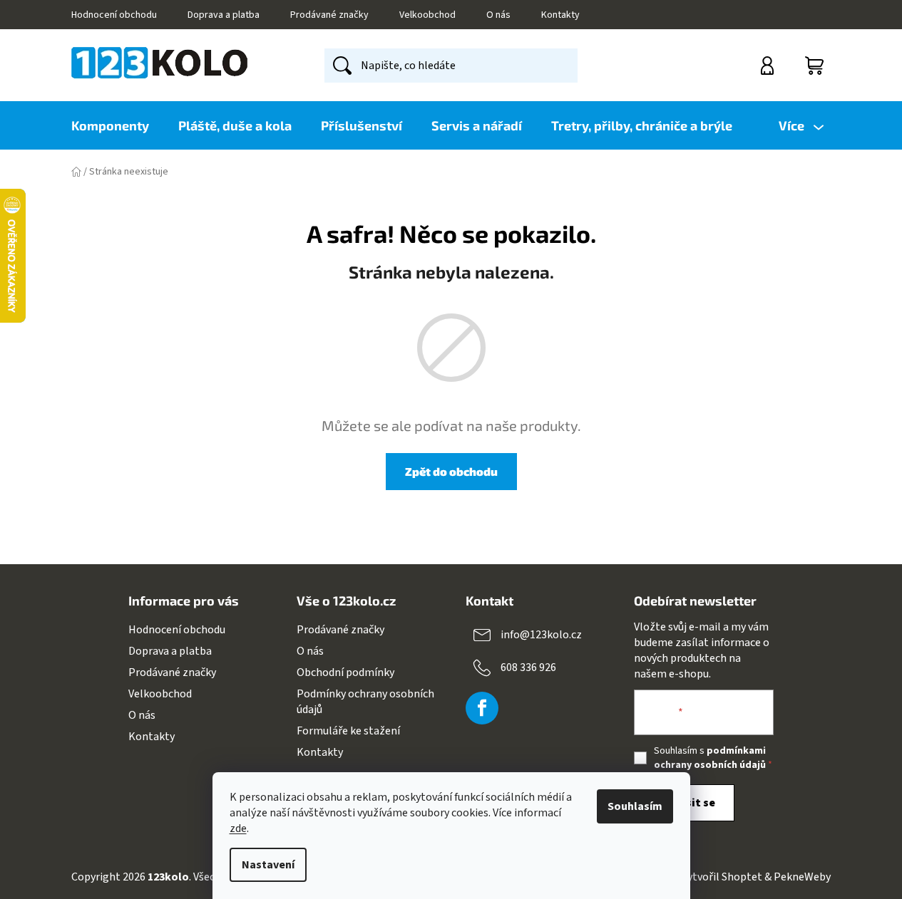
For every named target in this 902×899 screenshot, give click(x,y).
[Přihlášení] (769, 65)
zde (238, 828)
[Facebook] (482, 708)
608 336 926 (528, 667)
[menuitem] (117, 125)
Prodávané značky (329, 15)
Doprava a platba (224, 15)
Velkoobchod (427, 15)
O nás (498, 15)
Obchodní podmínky (345, 672)
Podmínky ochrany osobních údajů (365, 701)
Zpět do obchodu (451, 471)
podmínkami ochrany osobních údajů (710, 758)
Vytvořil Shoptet (722, 877)
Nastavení (268, 865)
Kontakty (560, 15)
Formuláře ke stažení (348, 731)
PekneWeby (802, 877)
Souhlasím (635, 806)
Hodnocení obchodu (114, 15)
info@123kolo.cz (541, 634)
